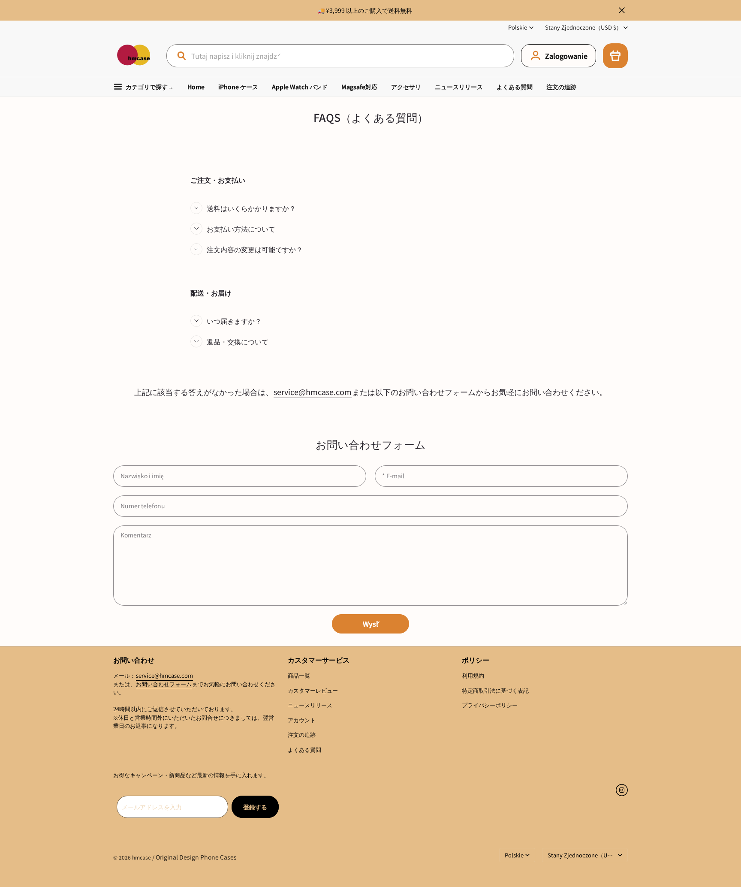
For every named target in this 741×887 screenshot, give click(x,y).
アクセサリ (406, 86)
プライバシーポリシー (490, 705)
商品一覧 (299, 675)
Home (196, 86)
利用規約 (473, 675)
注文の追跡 (561, 86)
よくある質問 (515, 86)
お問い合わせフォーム (164, 684)
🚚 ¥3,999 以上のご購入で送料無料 (364, 10)
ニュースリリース (459, 86)
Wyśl (370, 623)
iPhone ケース (238, 86)
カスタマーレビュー (313, 690)
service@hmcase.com (313, 391)
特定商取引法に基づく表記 (495, 690)
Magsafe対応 (359, 86)
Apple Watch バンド (300, 86)
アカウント (302, 720)
